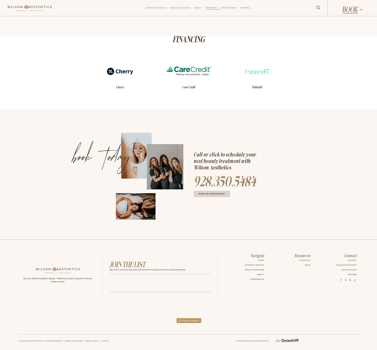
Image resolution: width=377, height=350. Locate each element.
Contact (352, 260)
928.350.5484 (225, 182)
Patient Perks (228, 8)
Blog (307, 265)
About (260, 274)
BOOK (349, 10)
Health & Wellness (180, 8)
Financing (211, 7)
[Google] (350, 280)
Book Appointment (347, 265)
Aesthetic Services (155, 8)
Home (261, 260)
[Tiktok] (355, 280)
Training (245, 8)
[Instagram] (346, 280)
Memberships (257, 279)
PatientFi (257, 87)
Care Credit (188, 87)
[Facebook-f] (341, 280)
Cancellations (349, 270)
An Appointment (350, 13)
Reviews (352, 274)
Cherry (120, 87)
